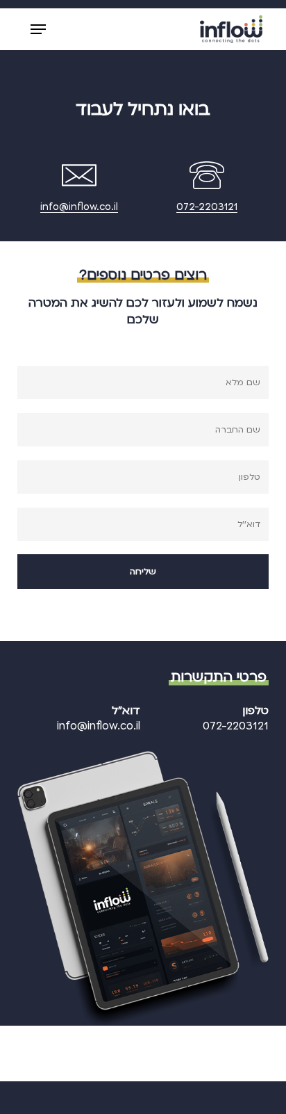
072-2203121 (206, 206)
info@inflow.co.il (79, 206)
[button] (38, 29)
